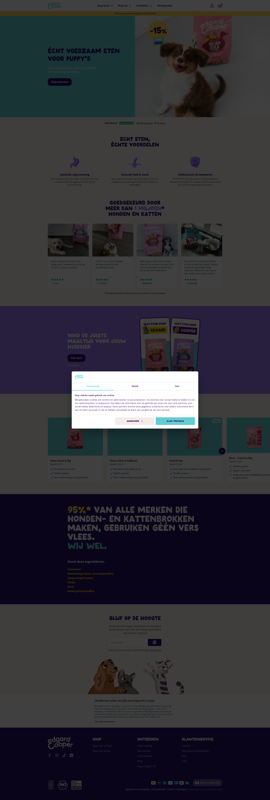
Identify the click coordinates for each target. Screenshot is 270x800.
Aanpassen (133, 421)
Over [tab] (177, 386)
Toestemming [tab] (92, 386)
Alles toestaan (175, 421)
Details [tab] (135, 386)
